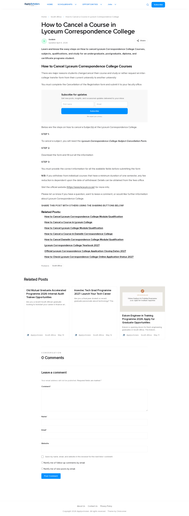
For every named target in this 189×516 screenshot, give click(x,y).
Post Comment (51, 476)
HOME (50, 4)
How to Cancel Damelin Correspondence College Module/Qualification (83, 239)
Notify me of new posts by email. (59, 469)
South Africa (56, 17)
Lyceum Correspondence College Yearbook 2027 (72, 245)
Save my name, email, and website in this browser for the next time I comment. (79, 457)
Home (44, 17)
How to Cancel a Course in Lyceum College (68, 222)
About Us (81, 506)
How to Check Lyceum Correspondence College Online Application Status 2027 (89, 256)
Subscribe (158, 5)
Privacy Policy (106, 506)
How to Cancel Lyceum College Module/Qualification (73, 228)
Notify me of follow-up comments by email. (64, 463)
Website (45, 443)
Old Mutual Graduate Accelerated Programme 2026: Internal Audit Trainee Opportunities (46, 294)
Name (44, 417)
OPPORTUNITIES (90, 4)
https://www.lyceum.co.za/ (80, 187)
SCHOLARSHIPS (65, 4)
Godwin (52, 39)
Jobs (110, 4)
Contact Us (93, 506)
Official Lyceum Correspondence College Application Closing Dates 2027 (85, 251)
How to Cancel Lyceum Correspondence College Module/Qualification (83, 216)
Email (44, 430)
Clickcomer (121, 511)
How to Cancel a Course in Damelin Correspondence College (78, 233)
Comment (46, 386)
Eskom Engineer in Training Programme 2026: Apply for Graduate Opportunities (138, 319)
